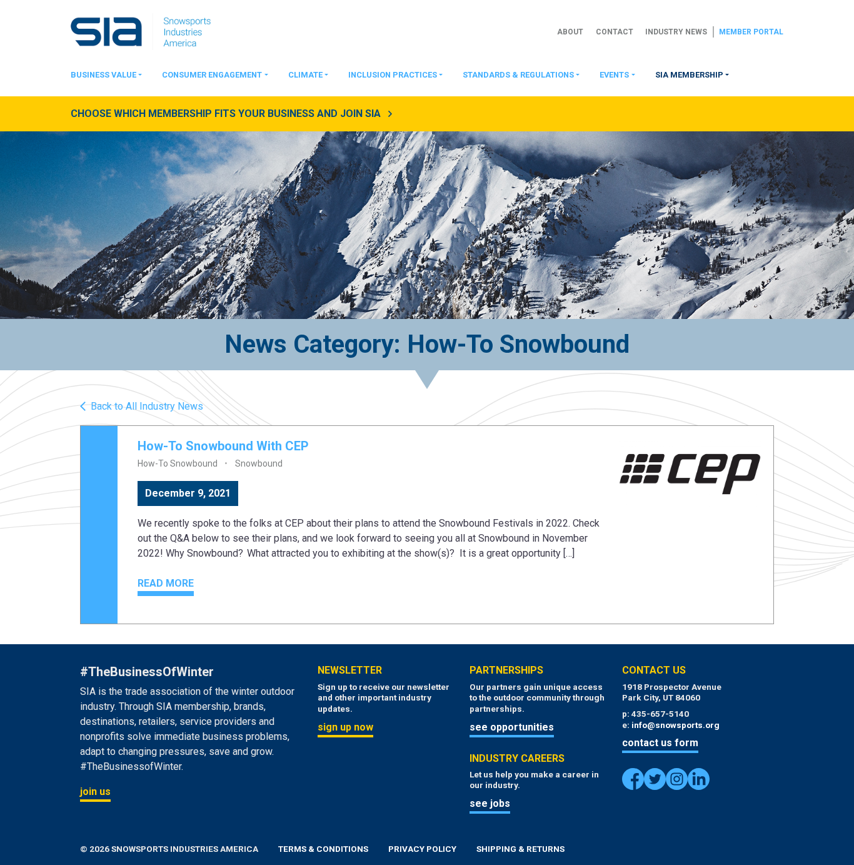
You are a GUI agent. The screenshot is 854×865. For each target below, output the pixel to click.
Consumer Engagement (212, 74)
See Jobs (490, 803)
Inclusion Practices (392, 74)
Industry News (676, 32)
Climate (305, 74)
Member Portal (751, 32)
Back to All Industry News (147, 406)
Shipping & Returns (520, 849)
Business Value (103, 74)
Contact (614, 32)
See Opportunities (512, 727)
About (570, 32)
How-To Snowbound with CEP (223, 445)
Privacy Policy (422, 849)
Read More (166, 583)
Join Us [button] (95, 791)
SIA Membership (689, 74)
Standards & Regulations (518, 74)
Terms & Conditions (323, 849)
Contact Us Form (660, 743)
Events (614, 74)
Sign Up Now (345, 727)
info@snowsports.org (675, 725)
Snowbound (259, 463)
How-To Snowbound (178, 463)
